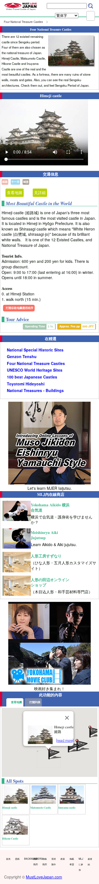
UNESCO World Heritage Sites (34, 370)
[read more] (65, 741)
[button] (73, 746)
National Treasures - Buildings (35, 390)
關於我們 (35, 861)
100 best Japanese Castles (32, 377)
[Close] (67, 717)
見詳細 (40, 192)
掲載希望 (72, 861)
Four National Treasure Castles (23, 22)
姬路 (5, 182)
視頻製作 (53, 861)
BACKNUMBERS (27, 858)
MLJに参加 (81, 864)
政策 (63, 858)
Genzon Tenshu (22, 356)
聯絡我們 (44, 861)
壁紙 (17, 858)
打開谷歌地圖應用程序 (19, 308)
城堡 (26, 182)
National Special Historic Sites (35, 350)
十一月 (15, 182)
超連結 (90, 861)
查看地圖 (14, 192)
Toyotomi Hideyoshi (26, 384)
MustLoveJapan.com (44, 877)
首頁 (8, 858)
